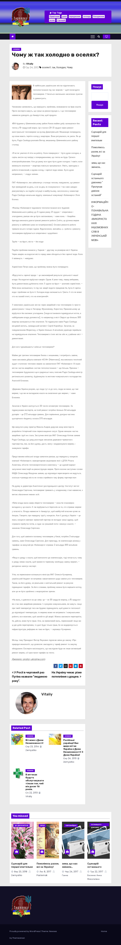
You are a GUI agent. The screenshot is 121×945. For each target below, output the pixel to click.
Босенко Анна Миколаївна (94, 877)
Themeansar (18, 938)
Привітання (54, 16)
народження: (75, 16)
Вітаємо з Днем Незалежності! (34, 741)
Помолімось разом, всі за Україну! (98, 152)
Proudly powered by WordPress (25, 931)
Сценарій (61, 20)
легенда (86, 16)
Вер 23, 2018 (20, 871)
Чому (70, 67)
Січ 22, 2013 (32, 792)
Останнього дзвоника (96, 824)
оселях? (46, 67)
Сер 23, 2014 (32, 746)
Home (104, 931)
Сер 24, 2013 (70, 758)
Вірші (42, 825)
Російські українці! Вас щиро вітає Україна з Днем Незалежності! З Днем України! (73, 747)
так (53, 67)
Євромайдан (71, 825)
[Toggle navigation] (92, 36)
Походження (98, 16)
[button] (99, 36)
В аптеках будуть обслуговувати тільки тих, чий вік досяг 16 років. (35, 782)
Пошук (97, 87)
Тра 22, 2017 (96, 871)
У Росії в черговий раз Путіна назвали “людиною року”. (29, 676)
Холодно (61, 67)
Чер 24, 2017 (71, 871)
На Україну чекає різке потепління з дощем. (67, 674)
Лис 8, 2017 (45, 871)
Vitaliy (29, 64)
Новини (16, 49)
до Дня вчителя (21, 825)
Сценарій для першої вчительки (98, 136)
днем (64, 16)
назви (52, 20)
